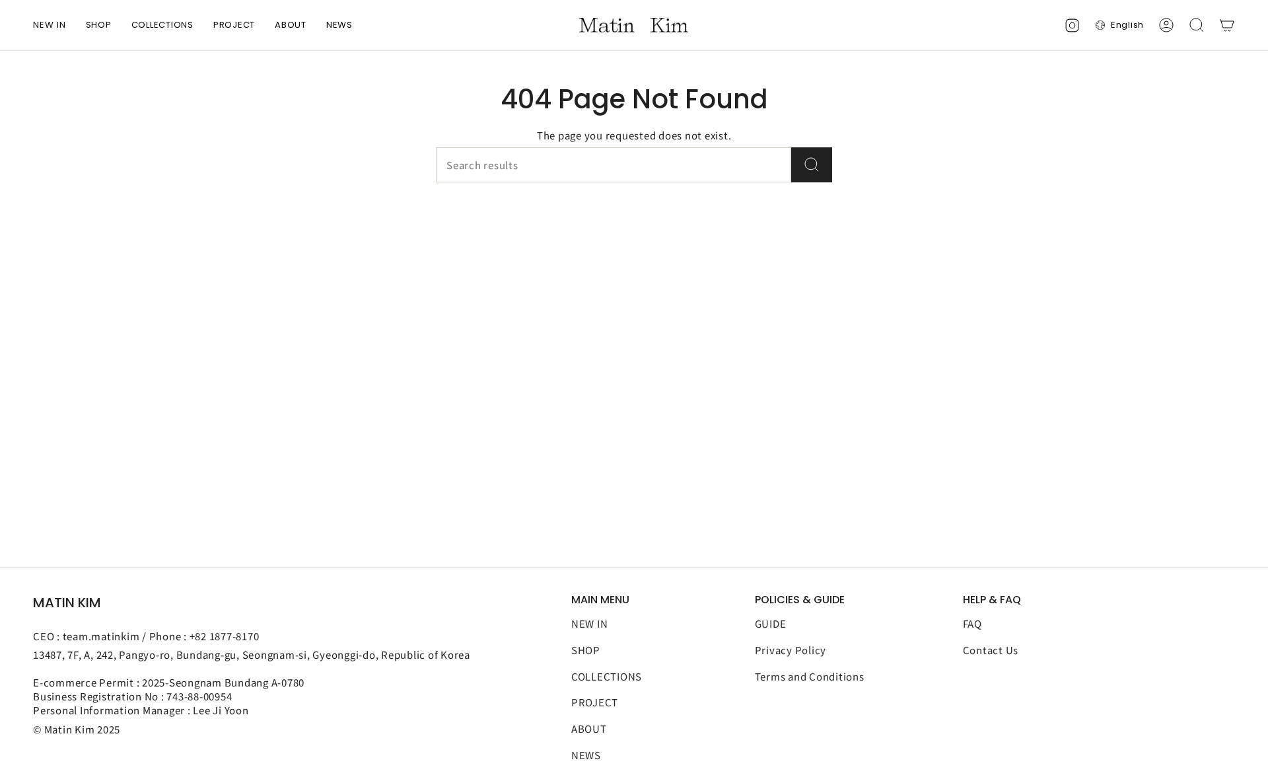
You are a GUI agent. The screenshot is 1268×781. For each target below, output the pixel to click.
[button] (99, 25)
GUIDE (771, 623)
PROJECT (594, 702)
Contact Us (991, 650)
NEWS (586, 755)
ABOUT (589, 728)
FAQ (972, 623)
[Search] (811, 164)
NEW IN (589, 623)
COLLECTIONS (606, 676)
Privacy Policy (791, 650)
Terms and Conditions (809, 676)
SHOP (585, 650)
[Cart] (1227, 25)
